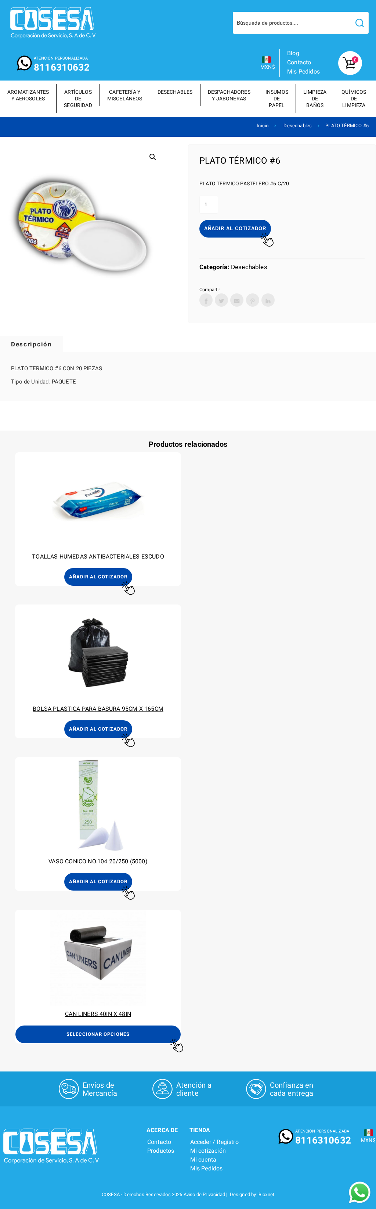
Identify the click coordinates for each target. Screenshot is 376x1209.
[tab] (31, 344)
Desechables (297, 125)
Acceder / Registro (214, 1141)
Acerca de (162, 1130)
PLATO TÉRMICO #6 (347, 125)
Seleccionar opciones (98, 1034)
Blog (293, 53)
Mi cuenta (203, 1159)
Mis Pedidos (303, 71)
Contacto (299, 62)
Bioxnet (266, 1194)
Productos (160, 1150)
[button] (152, 157)
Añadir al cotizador (235, 228)
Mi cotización (208, 1150)
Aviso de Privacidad (204, 1194)
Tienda (199, 1130)
